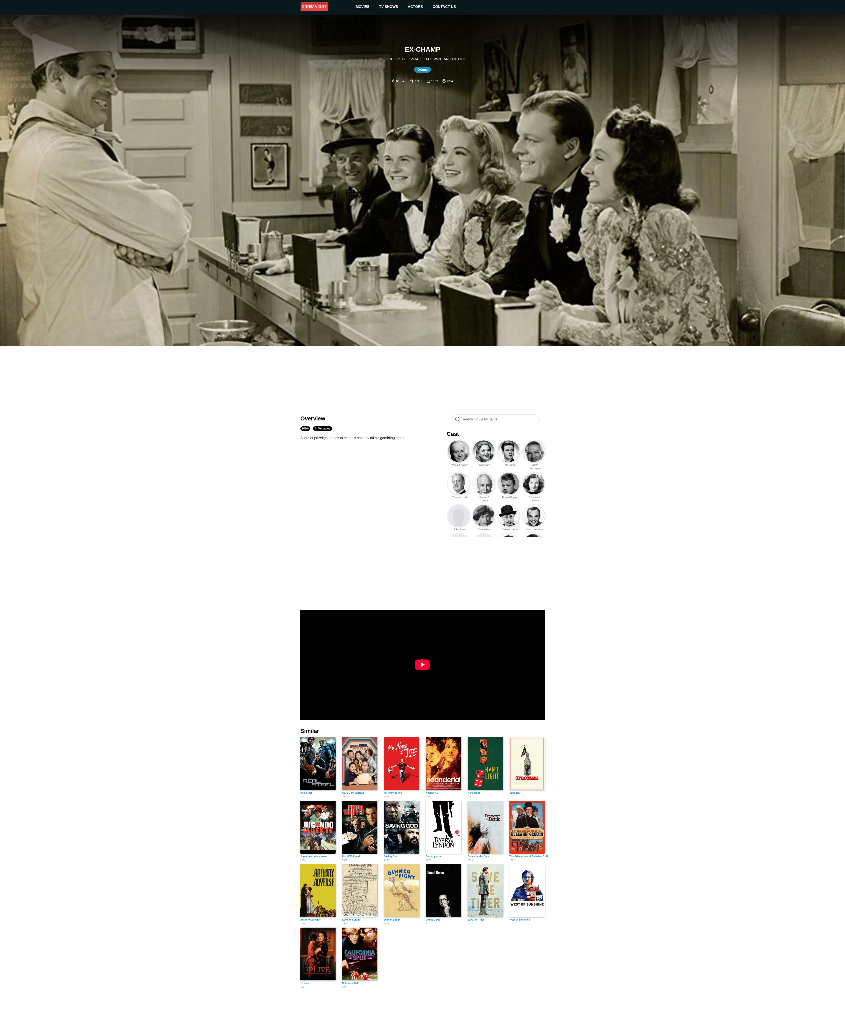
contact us (444, 7)
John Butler (460, 529)
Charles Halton (510, 529)
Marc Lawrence (534, 529)
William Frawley (459, 465)
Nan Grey (484, 465)
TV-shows (388, 7)
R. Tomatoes (322, 428)
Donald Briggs (509, 497)
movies (362, 7)
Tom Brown (509, 465)
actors (415, 7)
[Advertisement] (422, 378)
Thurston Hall (459, 497)
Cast (453, 434)
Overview (312, 418)
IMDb (305, 428)
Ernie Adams (484, 529)
